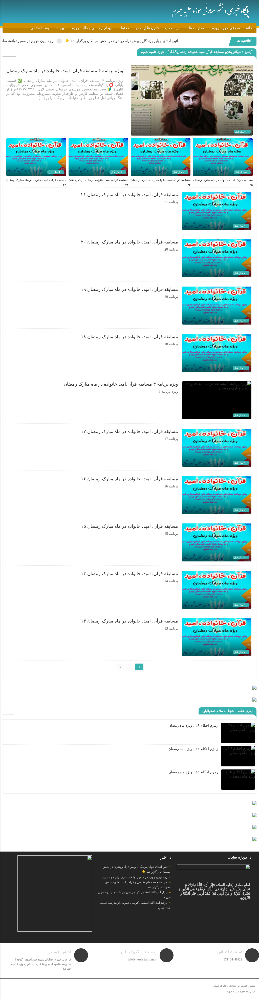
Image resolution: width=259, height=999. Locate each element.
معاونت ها (196, 28)
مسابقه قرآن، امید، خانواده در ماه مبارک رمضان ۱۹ (129, 289)
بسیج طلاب (173, 28)
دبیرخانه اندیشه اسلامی (48, 28)
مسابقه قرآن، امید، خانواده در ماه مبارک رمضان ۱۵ (129, 526)
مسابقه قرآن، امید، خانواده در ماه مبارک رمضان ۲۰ (129, 241)
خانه (249, 28)
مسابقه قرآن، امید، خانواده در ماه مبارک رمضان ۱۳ (129, 621)
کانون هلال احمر (147, 28)
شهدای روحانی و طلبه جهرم (93, 28)
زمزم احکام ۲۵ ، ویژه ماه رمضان (193, 772)
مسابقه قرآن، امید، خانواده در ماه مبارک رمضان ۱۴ (129, 573)
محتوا (125, 28)
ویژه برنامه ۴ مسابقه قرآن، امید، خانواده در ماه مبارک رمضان (64, 70)
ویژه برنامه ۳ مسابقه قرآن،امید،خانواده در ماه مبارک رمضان (121, 384)
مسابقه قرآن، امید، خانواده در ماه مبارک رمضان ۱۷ (129, 431)
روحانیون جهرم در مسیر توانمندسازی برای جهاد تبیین (45, 41)
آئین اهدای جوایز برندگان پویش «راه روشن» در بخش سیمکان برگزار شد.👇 (152, 41)
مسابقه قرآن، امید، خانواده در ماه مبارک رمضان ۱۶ (129, 478)
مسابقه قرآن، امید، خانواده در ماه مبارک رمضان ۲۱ (129, 194)
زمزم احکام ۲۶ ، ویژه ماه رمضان (193, 749)
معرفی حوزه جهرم (226, 28)
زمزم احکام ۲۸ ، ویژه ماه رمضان (193, 725)
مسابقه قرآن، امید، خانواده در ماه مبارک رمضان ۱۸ (129, 336)
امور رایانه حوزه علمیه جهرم (241, 992)
